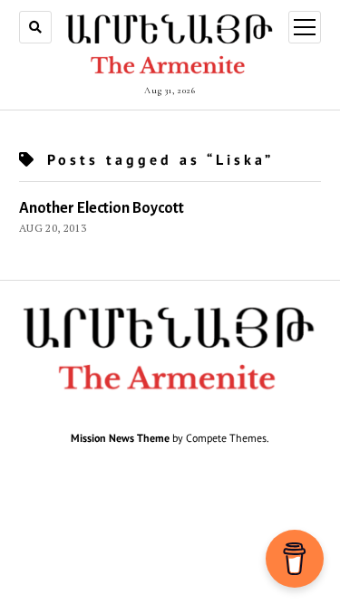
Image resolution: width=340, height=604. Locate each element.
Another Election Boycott (101, 208)
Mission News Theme (120, 438)
